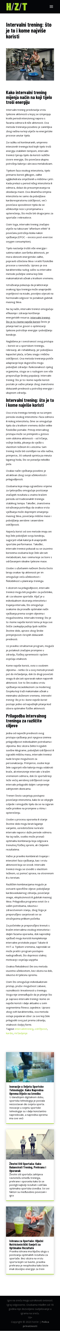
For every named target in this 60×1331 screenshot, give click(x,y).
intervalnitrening (24, 1028)
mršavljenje (21, 1033)
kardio (9, 1033)
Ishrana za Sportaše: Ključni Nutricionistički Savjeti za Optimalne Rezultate (26, 1244)
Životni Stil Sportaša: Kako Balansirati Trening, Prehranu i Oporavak (27, 1167)
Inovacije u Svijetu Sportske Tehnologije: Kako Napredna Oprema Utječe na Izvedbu (26, 1089)
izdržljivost (41, 1028)
